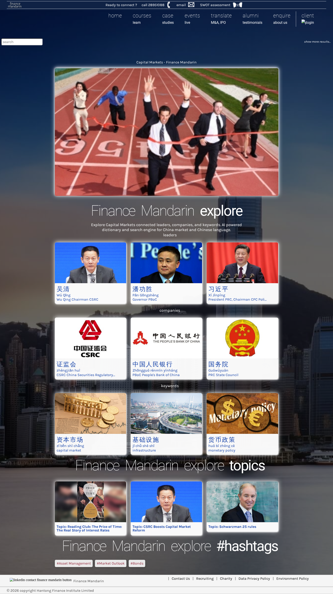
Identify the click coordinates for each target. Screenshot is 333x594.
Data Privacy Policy (254, 578)
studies (168, 18)
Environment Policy (292, 578)
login (308, 18)
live (192, 18)
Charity (226, 578)
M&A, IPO (221, 18)
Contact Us (181, 578)
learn (142, 18)
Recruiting (205, 578)
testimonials (252, 18)
